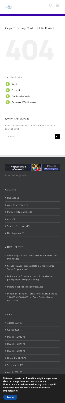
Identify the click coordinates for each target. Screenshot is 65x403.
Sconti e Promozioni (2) (18, 226)
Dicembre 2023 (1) (16, 336)
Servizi (14, 84)
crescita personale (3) (17, 205)
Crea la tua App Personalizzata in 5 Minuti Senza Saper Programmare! (30, 267)
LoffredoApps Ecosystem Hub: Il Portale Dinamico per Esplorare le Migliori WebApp (31, 278)
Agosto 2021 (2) (14, 372)
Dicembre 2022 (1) (16, 344)
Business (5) (13, 197)
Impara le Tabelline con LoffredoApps (25, 286)
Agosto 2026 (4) (14, 322)
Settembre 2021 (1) (16, 365)
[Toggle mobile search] (51, 5)
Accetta (10, 397)
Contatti (15, 90)
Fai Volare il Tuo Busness (23, 102)
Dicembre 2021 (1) (16, 351)
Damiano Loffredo (20, 96)
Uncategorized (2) (15, 233)
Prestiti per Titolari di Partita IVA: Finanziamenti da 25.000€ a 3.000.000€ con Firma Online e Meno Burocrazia (32, 297)
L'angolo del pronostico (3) (19, 212)
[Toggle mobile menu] (58, 5)
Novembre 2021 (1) (16, 358)
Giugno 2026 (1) (14, 330)
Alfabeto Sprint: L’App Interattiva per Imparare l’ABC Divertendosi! (32, 257)
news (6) (11, 219)
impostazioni (10, 390)
